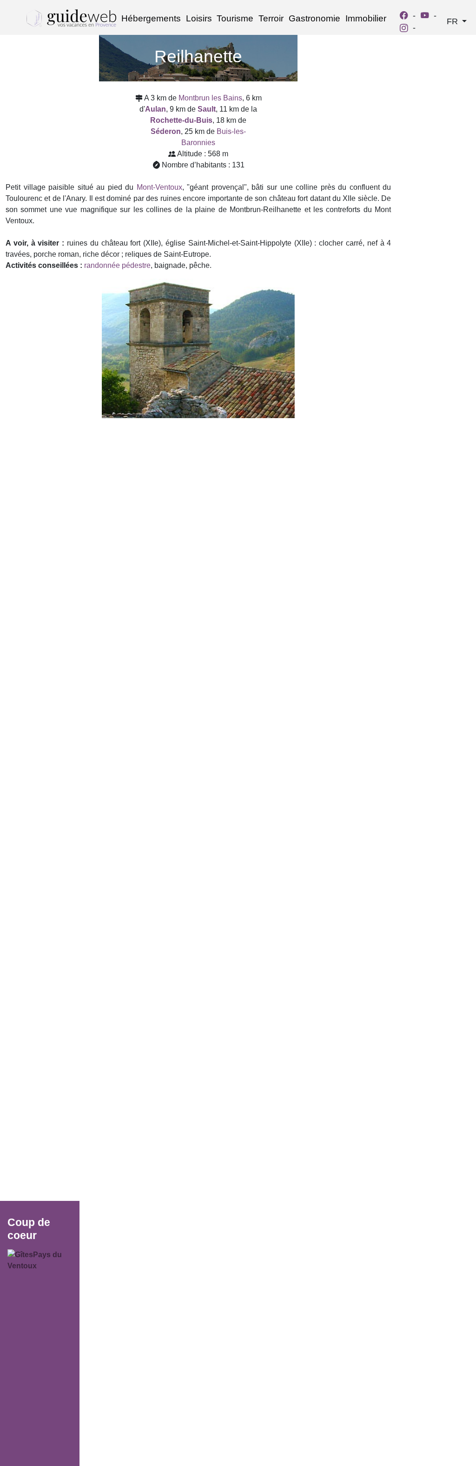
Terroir (271, 18)
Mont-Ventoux (159, 187)
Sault (207, 109)
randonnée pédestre (117, 265)
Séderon (166, 131)
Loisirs (199, 18)
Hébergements (151, 18)
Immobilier (365, 18)
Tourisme (235, 18)
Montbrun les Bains (210, 98)
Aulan (155, 109)
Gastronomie (314, 18)
